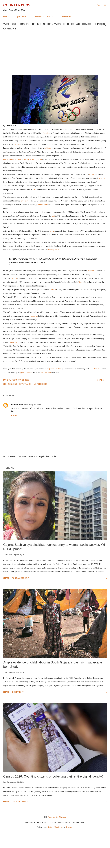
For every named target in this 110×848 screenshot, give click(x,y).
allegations (46, 133)
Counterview (16, 5)
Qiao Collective (55, 368)
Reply (14, 415)
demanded (92, 270)
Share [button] (100, 380)
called (91, 174)
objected (48, 148)
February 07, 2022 (33, 404)
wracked (102, 178)
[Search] (98, 4)
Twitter (50, 827)
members (34, 316)
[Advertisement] (55, 52)
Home (6, 16)
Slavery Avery (53, 249)
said (53, 216)
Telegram (69, 827)
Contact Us (66, 16)
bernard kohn (17, 404)
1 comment (18, 692)
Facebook (58, 827)
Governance (25, 384)
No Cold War (46, 372)
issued (14, 278)
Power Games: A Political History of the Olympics (22, 159)
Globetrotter (94, 368)
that (33, 189)
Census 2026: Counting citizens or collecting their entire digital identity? (53, 776)
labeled (53, 289)
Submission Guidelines (44, 16)
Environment (10, 384)
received (18, 144)
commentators (42, 204)
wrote (52, 231)
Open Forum (21, 16)
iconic (81, 282)
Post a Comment (21, 578)
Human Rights (40, 384)
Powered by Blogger (56, 817)
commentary (13, 342)
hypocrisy (24, 200)
